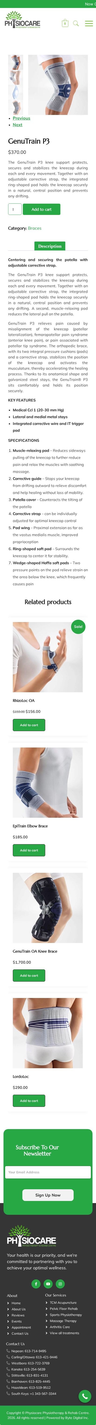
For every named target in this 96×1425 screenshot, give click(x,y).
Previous (21, 118)
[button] (76, 24)
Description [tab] (50, 246)
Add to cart (41, 209)
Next (17, 124)
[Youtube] (48, 1284)
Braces (34, 228)
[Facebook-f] (36, 1284)
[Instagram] (60, 1284)
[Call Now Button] (85, 1396)
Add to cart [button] (29, 725)
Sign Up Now (48, 1195)
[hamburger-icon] (85, 24)
